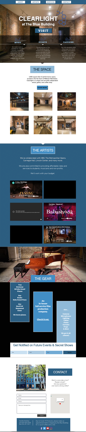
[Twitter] (44, 428)
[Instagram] (51, 428)
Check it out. (43, 319)
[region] (19, 302)
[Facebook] (41, 428)
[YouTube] (47, 428)
